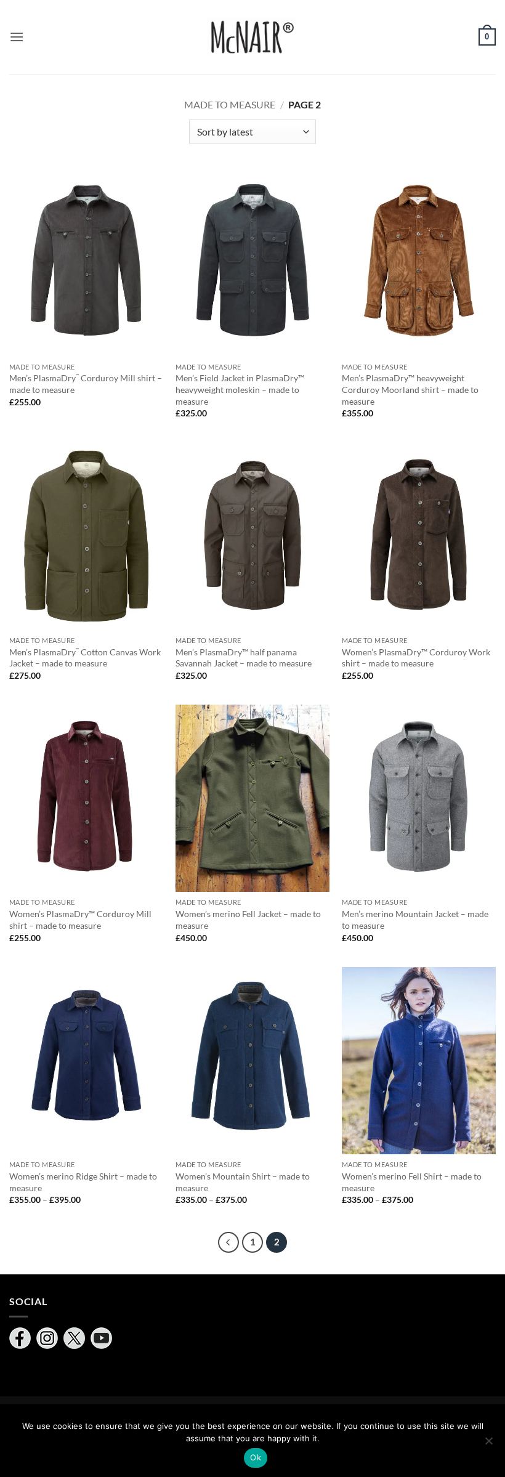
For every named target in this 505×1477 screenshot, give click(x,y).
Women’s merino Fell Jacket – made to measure (248, 919)
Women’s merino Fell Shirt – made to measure (412, 1182)
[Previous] (228, 1242)
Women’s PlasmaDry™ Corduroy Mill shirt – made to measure (80, 919)
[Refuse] (488, 1444)
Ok (255, 1457)
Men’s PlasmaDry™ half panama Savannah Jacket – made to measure (244, 658)
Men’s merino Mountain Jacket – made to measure (415, 919)
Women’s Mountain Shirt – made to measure (243, 1182)
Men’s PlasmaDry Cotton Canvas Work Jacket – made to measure (85, 658)
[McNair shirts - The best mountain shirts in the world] (252, 37)
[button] (16, 37)
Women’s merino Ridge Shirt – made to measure (83, 1182)
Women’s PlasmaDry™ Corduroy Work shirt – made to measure (416, 658)
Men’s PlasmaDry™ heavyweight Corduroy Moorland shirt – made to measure (410, 389)
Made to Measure (229, 104)
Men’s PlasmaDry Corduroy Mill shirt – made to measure (85, 384)
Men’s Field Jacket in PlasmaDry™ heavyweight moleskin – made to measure (240, 389)
